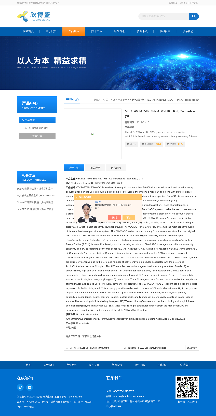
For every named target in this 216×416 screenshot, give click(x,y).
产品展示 (74, 31)
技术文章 (96, 31)
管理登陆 (29, 406)
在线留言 (183, 3)
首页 (112, 99)
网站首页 (28, 31)
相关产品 (95, 167)
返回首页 (173, 3)
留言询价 (116, 167)
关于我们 (51, 31)
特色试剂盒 (28, 119)
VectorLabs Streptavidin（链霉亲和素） (92, 348)
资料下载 (142, 31)
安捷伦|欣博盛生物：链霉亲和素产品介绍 (37, 188)
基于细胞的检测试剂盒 (36, 128)
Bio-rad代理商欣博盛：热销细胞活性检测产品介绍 (37, 202)
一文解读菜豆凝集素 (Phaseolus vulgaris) (37, 195)
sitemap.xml (75, 396)
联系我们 (194, 3)
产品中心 (30, 103)
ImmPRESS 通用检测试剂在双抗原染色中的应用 (37, 209)
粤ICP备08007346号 (37, 401)
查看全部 (37, 135)
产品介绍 (74, 167)
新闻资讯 (119, 31)
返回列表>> (192, 348)
